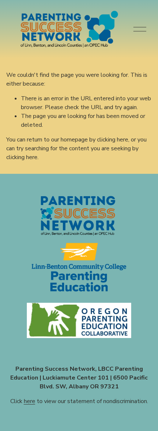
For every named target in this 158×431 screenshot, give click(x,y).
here (29, 401)
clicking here (112, 140)
